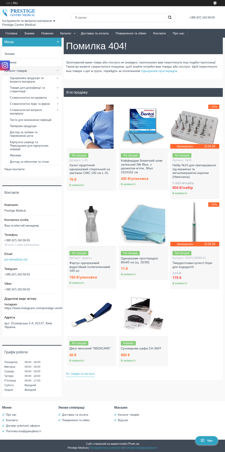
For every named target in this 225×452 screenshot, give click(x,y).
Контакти (159, 33)
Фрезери (15, 155)
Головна (11, 33)
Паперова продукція (23, 126)
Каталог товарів (15, 70)
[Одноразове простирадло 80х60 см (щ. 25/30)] (143, 224)
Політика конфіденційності (23, 431)
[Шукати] (170, 18)
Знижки (29, 33)
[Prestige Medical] (18, 12)
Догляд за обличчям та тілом (29, 161)
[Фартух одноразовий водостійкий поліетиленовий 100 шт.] (91, 224)
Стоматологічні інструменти (28, 97)
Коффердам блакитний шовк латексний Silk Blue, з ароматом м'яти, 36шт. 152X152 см (141, 166)
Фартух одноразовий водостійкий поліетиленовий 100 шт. (89, 266)
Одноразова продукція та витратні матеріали (27, 79)
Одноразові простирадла (159, 71)
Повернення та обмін (131, 33)
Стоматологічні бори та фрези (30, 103)
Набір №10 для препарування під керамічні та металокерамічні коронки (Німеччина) (194, 171)
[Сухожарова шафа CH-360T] (143, 314)
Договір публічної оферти (23, 425)
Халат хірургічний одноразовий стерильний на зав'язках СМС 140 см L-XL (89, 169)
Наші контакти (14, 169)
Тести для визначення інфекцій (30, 120)
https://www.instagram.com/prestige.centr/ (33, 308)
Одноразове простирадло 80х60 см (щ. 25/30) (139, 260)
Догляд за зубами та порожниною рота (23, 134)
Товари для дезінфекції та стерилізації (27, 89)
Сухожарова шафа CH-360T (141, 348)
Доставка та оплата (95, 33)
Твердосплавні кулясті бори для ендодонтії (192, 265)
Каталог (65, 33)
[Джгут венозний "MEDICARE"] (91, 314)
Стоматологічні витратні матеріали (26, 111)
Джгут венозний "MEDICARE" (90, 348)
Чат (210, 440)
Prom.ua (133, 443)
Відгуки (123, 420)
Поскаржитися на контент (106, 447)
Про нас (178, 33)
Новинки (47, 33)
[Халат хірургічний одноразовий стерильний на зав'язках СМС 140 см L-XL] (91, 127)
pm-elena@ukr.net (15, 259)
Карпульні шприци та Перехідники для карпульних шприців (29, 145)
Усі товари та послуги (80, 373)
